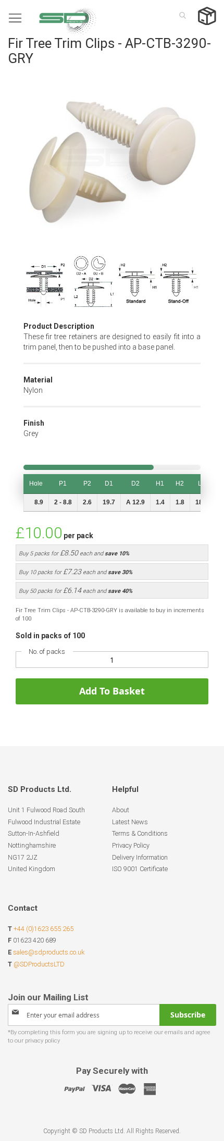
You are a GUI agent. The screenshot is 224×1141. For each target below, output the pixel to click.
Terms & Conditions (140, 833)
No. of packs (47, 651)
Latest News (130, 822)
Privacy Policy (131, 845)
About (120, 810)
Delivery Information (140, 857)
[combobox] (179, 15)
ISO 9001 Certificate (140, 869)
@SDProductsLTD (39, 964)
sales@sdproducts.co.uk (48, 952)
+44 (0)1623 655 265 (43, 929)
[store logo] (52, 18)
